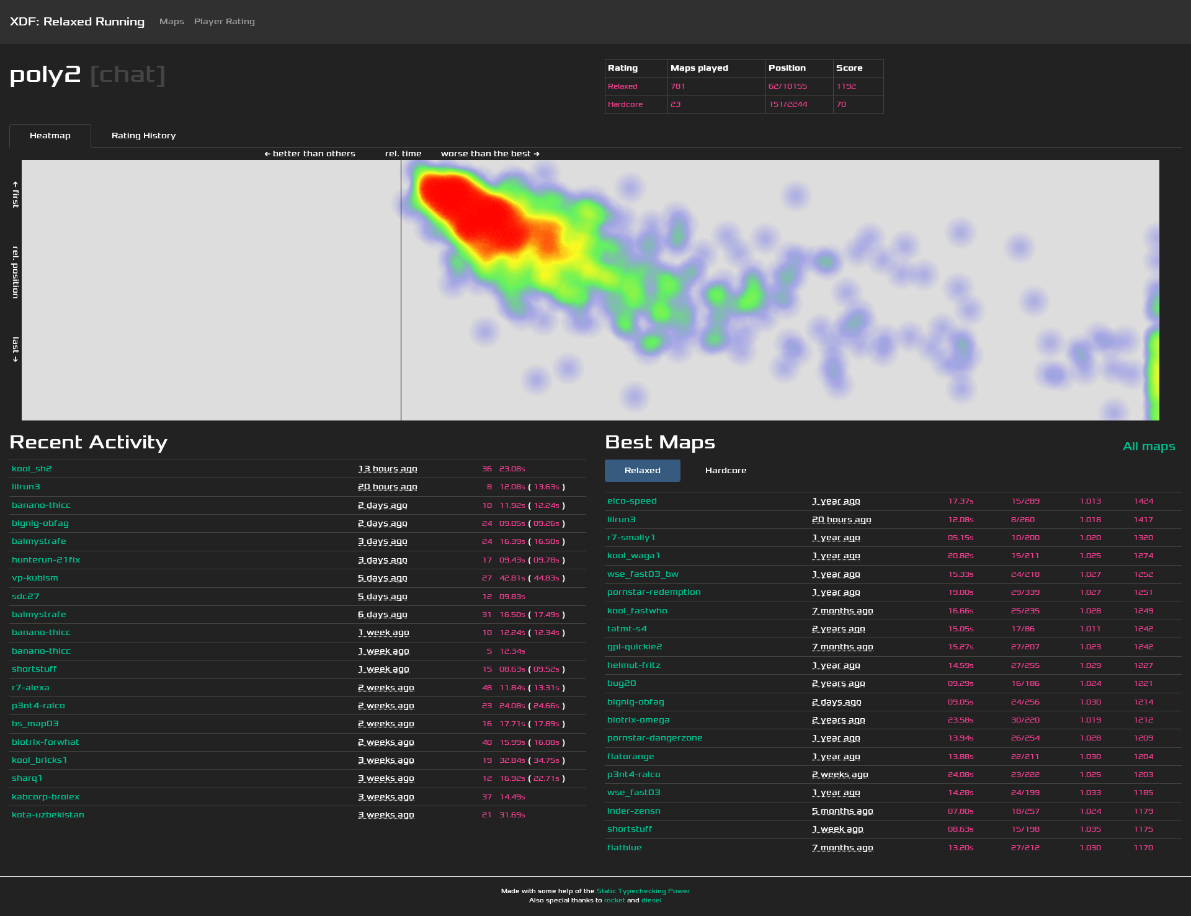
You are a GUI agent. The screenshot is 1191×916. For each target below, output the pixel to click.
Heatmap (50, 135)
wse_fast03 (634, 792)
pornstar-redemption (654, 592)
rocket (614, 900)
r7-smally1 (631, 537)
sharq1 (27, 778)
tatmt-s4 (627, 628)
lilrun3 (26, 486)
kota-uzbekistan (48, 814)
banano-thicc (41, 505)
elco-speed (632, 501)
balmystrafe (39, 541)
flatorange (630, 756)
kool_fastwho (637, 610)
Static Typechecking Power (643, 891)
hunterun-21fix (46, 559)
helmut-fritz (634, 665)
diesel (651, 900)
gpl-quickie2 (634, 646)
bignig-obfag (40, 523)
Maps (171, 21)
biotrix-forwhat (45, 742)
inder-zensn (634, 811)
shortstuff (34, 669)
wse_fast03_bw (643, 574)
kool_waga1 (634, 555)
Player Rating (224, 21)
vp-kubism (35, 577)
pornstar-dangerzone (655, 737)
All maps (1149, 446)
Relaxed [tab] (643, 470)
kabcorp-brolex (45, 796)
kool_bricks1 (40, 760)
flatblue (624, 847)
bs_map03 (35, 723)
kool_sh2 (32, 468)
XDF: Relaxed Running (77, 22)
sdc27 (26, 596)
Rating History (144, 135)
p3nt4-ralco (38, 705)
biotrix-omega (638, 719)
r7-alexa (31, 687)
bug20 (621, 683)
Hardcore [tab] (726, 470)
